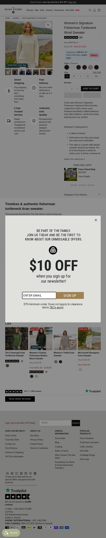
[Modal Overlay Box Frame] (53, 269)
